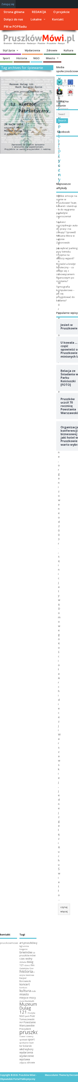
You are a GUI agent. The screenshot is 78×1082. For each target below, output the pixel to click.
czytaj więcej (64, 909)
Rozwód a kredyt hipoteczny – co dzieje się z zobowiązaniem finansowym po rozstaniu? (65, 272)
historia (26, 971)
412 (69, 96)
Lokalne (36, 19)
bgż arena (24, 946)
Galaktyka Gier (26, 968)
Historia (21, 58)
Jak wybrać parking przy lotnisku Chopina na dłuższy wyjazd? (66, 253)
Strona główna (14, 12)
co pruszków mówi (27, 954)
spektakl (23, 1039)
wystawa (24, 1059)
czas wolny (25, 958)
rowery (29, 1036)
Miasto (50, 58)
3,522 (71, 86)
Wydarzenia (32, 50)
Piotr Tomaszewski (27, 1017)
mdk (33, 991)
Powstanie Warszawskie (27, 1024)
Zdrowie (51, 50)
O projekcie (61, 12)
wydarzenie (26, 1056)
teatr (31, 1042)
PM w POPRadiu (15, 27)
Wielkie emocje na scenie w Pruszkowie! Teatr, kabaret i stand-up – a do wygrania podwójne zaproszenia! (66, 206)
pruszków (31, 1032)
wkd (21, 1049)
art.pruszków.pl (28, 943)
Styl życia (9, 50)
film (32, 965)
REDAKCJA (39, 12)
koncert (24, 984)
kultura (25, 990)
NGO (36, 58)
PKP (21, 1022)
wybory (29, 1049)
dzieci (27, 965)
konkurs (23, 987)
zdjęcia (22, 1062)
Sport (6, 58)
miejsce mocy (27, 997)
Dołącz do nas (13, 19)
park (27, 1016)
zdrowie (31, 1062)
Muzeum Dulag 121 (28, 1008)
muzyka (31, 1012)
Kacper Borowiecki (25, 980)
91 (58, 96)
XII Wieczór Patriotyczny (60, 129)
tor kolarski (25, 1045)
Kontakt (58, 19)
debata (22, 962)
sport (31, 1039)
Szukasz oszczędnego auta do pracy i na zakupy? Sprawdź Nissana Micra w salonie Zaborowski (66, 232)
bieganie (23, 949)
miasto (24, 994)
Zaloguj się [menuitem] (7, 4)
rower (22, 1036)
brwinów (25, 952)
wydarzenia (26, 1052)
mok (21, 1001)
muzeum (29, 1001)
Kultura (68, 50)
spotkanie (24, 1042)
